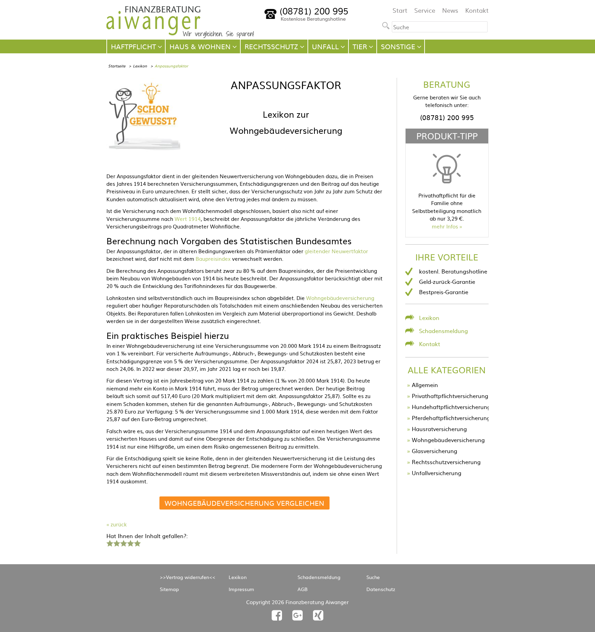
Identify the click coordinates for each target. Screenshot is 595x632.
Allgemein (425, 385)
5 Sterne (137, 542)
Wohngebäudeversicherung (340, 298)
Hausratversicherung (439, 429)
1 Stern (109, 542)
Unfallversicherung (436, 473)
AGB (302, 589)
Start (400, 10)
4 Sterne (130, 542)
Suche (373, 577)
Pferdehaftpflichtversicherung (451, 418)
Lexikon (140, 65)
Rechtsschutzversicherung (446, 462)
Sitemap (169, 589)
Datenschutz (380, 589)
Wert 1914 (188, 219)
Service (424, 10)
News (450, 10)
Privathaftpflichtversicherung (450, 396)
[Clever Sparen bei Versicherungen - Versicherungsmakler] (180, 36)
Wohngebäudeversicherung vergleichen (244, 503)
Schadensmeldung (443, 330)
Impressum (241, 589)
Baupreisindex (213, 259)
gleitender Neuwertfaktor (336, 251)
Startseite (116, 65)
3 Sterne (123, 542)
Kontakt (477, 10)
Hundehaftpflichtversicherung (451, 407)
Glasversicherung (434, 451)
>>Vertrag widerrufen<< (188, 577)
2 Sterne (116, 542)
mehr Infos (445, 226)
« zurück (116, 524)
